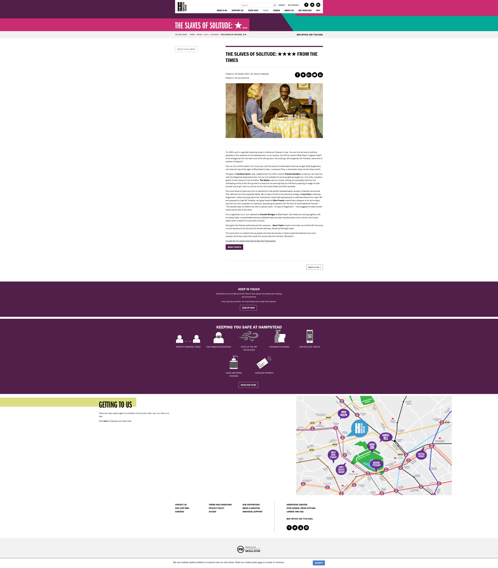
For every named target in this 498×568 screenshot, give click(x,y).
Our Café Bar (182, 508)
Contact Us (181, 504)
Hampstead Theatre (182, 6)
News (265, 10)
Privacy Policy (216, 508)
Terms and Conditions (220, 504)
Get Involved (305, 10)
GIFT (318, 10)
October (215, 34)
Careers (179, 511)
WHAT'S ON (222, 10)
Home (192, 34)
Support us (237, 10)
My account (293, 5)
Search (274, 5)
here (260, 562)
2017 (206, 34)
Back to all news (186, 49)
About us (289, 10)
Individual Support (252, 511)
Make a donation (251, 508)
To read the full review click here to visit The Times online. (251, 241)
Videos (276, 10)
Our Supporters (251, 504)
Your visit (253, 10)
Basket (282, 5)
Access (212, 511)
